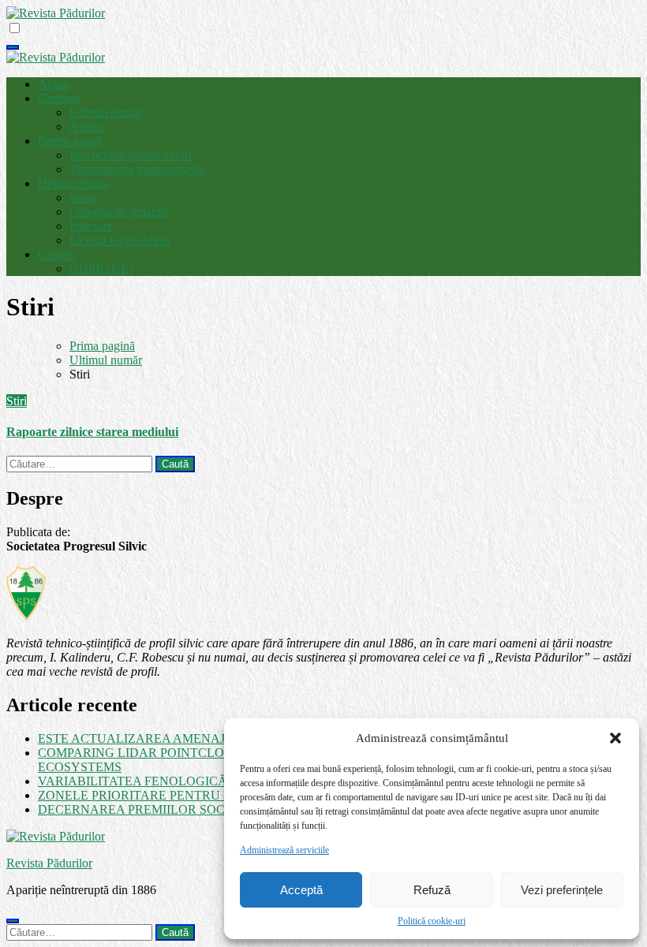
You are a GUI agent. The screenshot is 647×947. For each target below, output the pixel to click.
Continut (59, 98)
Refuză (432, 890)
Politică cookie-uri (432, 920)
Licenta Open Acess (119, 240)
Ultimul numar (105, 112)
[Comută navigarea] (12, 47)
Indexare (91, 226)
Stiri (16, 401)
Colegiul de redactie (119, 211)
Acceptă (301, 890)
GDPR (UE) (101, 268)
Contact (57, 254)
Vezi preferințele (562, 890)
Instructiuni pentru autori (130, 155)
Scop (82, 197)
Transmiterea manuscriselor (137, 169)
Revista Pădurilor (49, 863)
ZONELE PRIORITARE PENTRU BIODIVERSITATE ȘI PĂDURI (215, 795)
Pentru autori (70, 140)
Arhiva (86, 126)
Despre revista (73, 183)
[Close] (12, 921)
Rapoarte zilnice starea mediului (92, 431)
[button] (615, 738)
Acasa (53, 84)
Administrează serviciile (284, 850)
